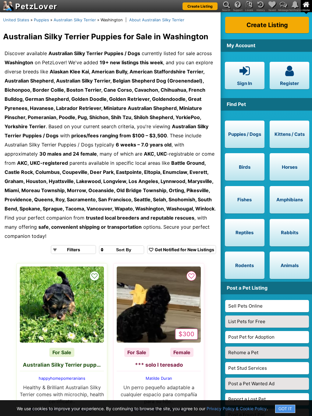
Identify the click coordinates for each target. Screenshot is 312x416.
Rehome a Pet (243, 352)
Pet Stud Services (247, 368)
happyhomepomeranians (62, 378)
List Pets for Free (246, 321)
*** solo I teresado (159, 365)
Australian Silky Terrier (75, 19)
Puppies (41, 19)
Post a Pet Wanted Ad (251, 383)
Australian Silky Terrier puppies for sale (63, 365)
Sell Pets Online (245, 306)
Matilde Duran (159, 378)
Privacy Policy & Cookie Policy (237, 408)
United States (16, 19)
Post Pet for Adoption (251, 337)
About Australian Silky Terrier (156, 19)
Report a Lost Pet (247, 399)
